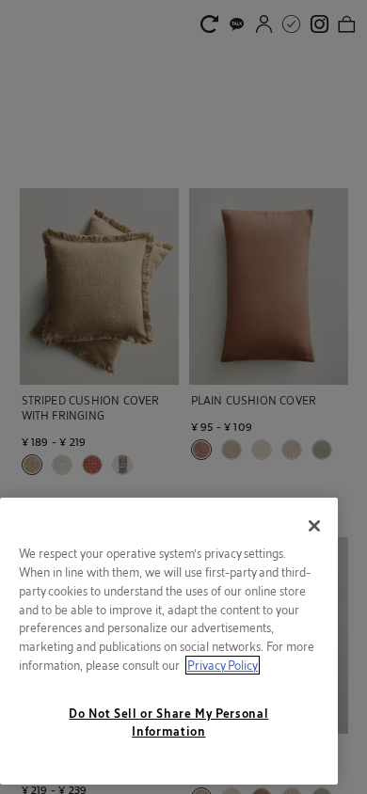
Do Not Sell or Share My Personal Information (168, 722)
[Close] (314, 526)
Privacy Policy (222, 665)
